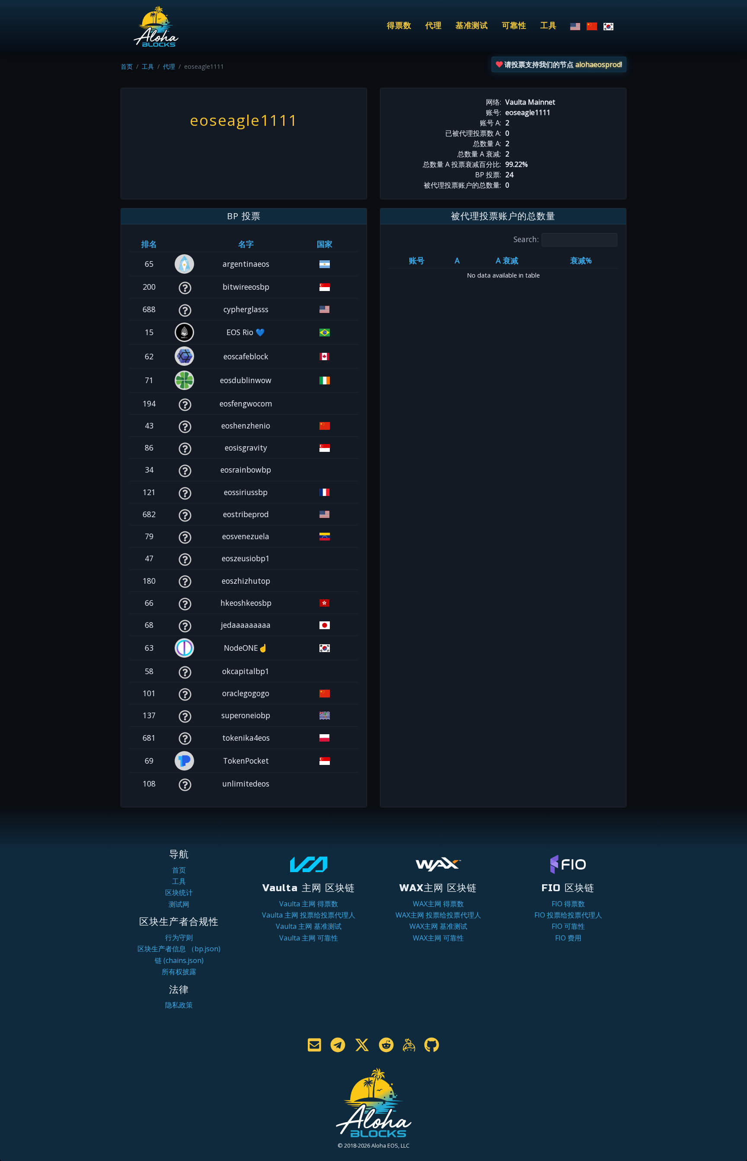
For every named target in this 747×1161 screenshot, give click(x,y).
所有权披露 (179, 971)
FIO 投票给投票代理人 (568, 915)
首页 (127, 66)
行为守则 (179, 937)
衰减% (581, 260)
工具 (548, 25)
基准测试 (472, 25)
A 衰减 (507, 260)
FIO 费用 (568, 938)
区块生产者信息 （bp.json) (178, 948)
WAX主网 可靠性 (438, 938)
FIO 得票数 (568, 903)
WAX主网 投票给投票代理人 (438, 915)
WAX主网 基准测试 (438, 926)
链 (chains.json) (179, 960)
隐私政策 (179, 1005)
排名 (149, 244)
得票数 (399, 25)
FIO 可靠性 (568, 926)
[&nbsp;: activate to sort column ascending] (185, 244)
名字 (246, 244)
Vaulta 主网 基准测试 (309, 926)
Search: (526, 239)
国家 (324, 244)
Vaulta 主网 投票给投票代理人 (308, 915)
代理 (433, 25)
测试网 (179, 904)
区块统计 (179, 892)
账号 (417, 260)
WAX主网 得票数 (438, 903)
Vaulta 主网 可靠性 (308, 938)
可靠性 (514, 25)
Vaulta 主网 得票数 (308, 903)
